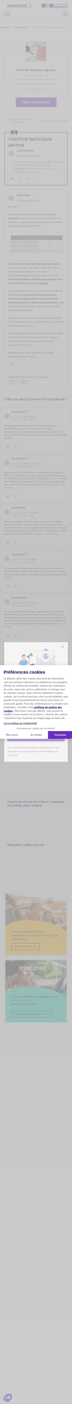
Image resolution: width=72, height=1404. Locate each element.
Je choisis (36, 734)
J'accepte (60, 734)
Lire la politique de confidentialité (20, 723)
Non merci (12, 734)
